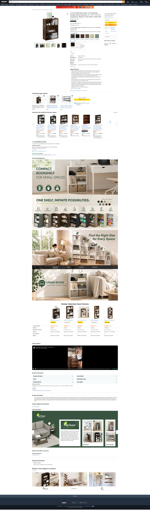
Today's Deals (49, 4)
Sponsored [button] (33, 470)
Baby (105, 4)
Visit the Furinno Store (74, 18)
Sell (62, 4)
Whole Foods (42, 4)
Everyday (135, 4)
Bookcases (51, 9)
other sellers (84, 31)
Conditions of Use (60, 506)
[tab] (55, 267)
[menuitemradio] (114, 368)
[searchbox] (67, 2)
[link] (53, 99)
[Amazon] (4, 1)
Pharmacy (130, 4)
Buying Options (67, 322)
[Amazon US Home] (64, 503)
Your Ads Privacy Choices (88, 506)
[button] (2, 5)
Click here (59, 385)
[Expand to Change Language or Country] (78, 502)
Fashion (65, 4)
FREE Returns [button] (73, 30)
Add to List (107, 36)
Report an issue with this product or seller (79, 90)
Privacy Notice (66, 506)
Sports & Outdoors (110, 4)
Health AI (6, 4)
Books (54, 4)
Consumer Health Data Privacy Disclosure (76, 506)
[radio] (37, 45)
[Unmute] (116, 368)
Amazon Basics (19, 4)
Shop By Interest (124, 4)
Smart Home (117, 4)
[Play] (33, 368)
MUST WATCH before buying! (41, 348)
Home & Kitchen (34, 9)
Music (73, 4)
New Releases (31, 4)
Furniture (39, 9)
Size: (71, 51)
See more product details (75, 88)
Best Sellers (25, 4)
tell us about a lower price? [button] (45, 390)
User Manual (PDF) (35, 406)
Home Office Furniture (45, 9)
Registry (69, 4)
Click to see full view (50, 41)
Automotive (92, 4)
